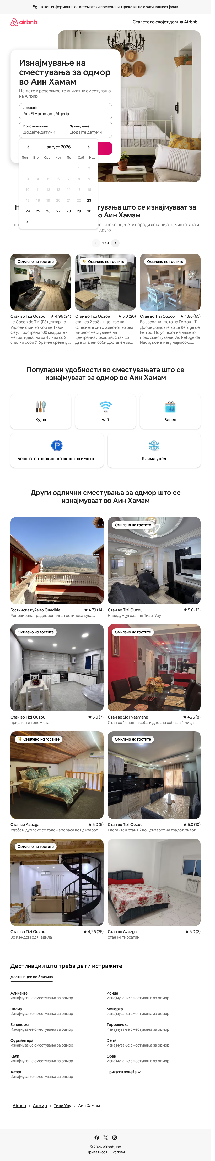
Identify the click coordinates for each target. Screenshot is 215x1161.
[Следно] (115, 243)
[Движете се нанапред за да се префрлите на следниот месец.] (88, 147)
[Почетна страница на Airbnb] (23, 22)
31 (28, 222)
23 (89, 200)
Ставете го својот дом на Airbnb (165, 22)
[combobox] (65, 114)
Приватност (97, 1152)
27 (58, 211)
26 (48, 211)
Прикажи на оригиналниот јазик (149, 6)
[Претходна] (96, 243)
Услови (118, 1152)
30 (89, 211)
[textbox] (42, 132)
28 (69, 211)
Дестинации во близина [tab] (31, 977)
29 (79, 211)
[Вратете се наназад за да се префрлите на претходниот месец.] (28, 147)
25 (38, 211)
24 (28, 211)
